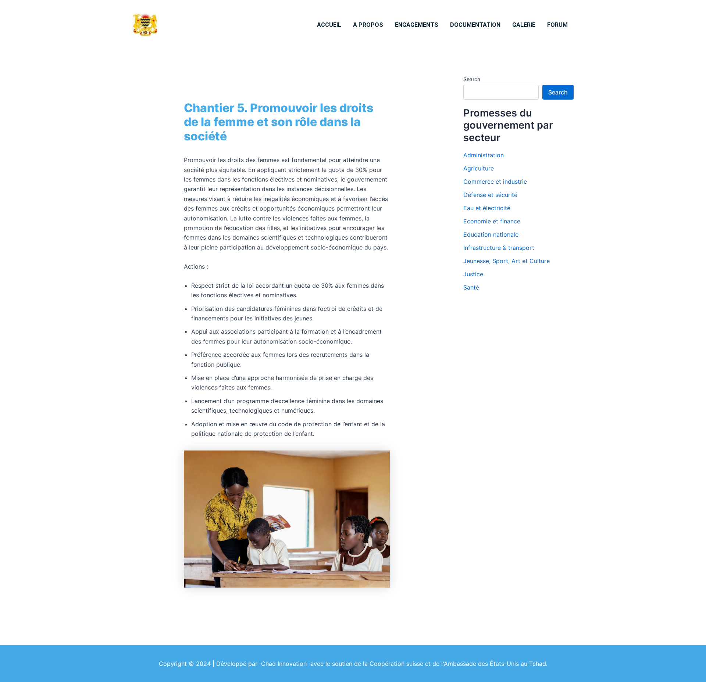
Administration (483, 155)
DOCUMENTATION (475, 24)
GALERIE (523, 24)
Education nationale (490, 234)
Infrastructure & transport (498, 247)
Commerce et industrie (495, 181)
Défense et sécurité (490, 194)
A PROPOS (368, 24)
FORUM (557, 24)
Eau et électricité (486, 208)
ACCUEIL (329, 24)
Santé (471, 287)
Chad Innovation (285, 663)
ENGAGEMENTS (416, 24)
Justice (473, 274)
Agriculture (478, 168)
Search (471, 79)
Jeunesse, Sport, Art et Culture (506, 261)
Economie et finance (491, 221)
